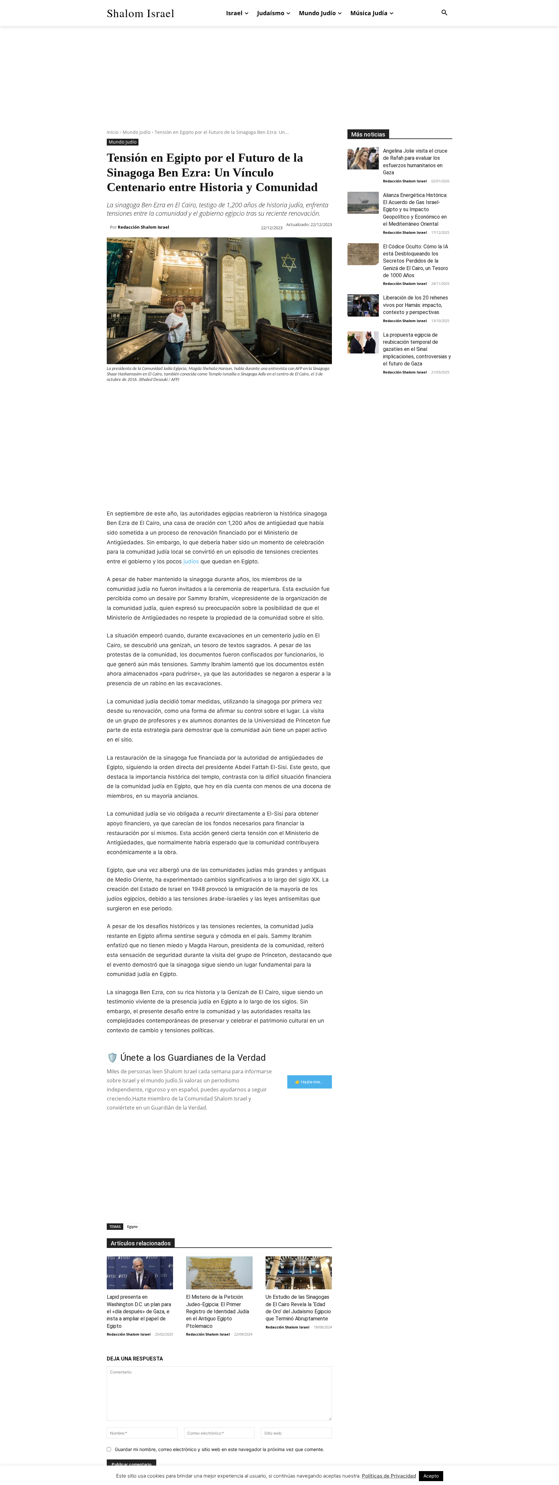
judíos (191, 561)
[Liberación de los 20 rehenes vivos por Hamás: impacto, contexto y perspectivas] (363, 305)
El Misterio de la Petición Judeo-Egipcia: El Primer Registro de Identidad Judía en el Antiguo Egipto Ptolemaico (217, 1311)
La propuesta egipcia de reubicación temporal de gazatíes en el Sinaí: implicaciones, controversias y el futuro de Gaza (417, 349)
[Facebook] (113, 395)
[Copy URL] (232, 395)
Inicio (112, 132)
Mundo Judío (136, 132)
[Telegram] (217, 395)
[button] (444, 13)
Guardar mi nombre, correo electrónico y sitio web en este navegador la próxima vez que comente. (219, 1449)
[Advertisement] (279, 84)
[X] (128, 395)
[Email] (202, 395)
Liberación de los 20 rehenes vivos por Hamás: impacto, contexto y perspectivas (415, 305)
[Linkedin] (172, 395)
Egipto (132, 1226)
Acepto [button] (431, 1476)
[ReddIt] (187, 395)
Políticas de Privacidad (389, 1476)
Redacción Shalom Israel (143, 227)
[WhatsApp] (157, 395)
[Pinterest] (143, 395)
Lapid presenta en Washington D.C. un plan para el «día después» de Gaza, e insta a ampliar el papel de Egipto (139, 1311)
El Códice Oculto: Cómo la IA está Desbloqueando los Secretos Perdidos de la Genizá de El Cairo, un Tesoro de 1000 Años (415, 261)
